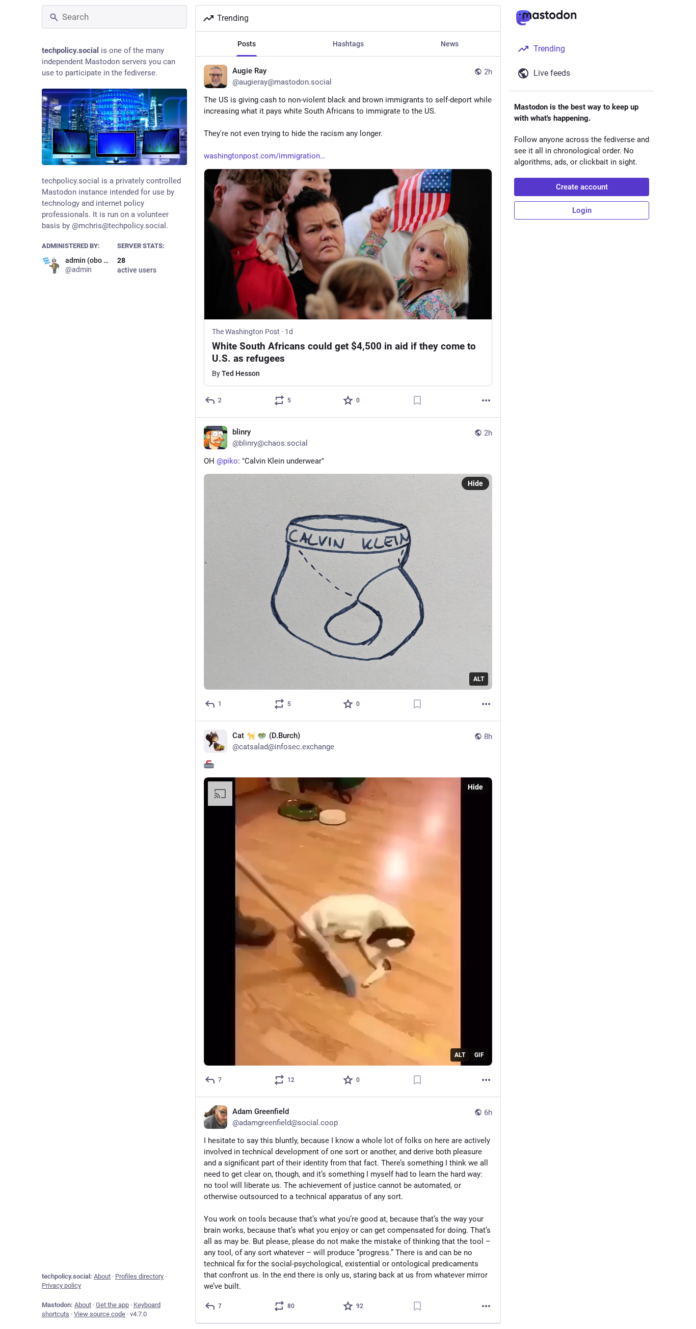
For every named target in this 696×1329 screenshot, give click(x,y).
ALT (478, 679)
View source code (99, 1314)
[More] (486, 400)
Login (582, 210)
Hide (475, 483)
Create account (582, 187)
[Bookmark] (417, 400)
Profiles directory (139, 1276)
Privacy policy (61, 1285)
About (102, 1276)
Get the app (112, 1305)
